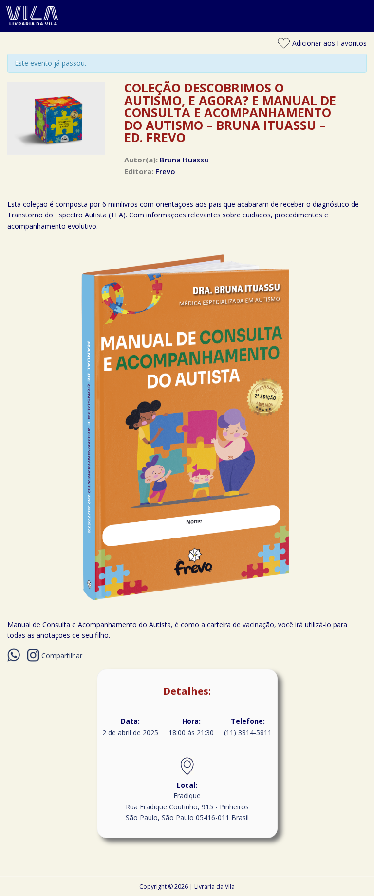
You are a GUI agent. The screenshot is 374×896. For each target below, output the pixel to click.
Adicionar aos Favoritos (328, 43)
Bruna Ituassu (184, 159)
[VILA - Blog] (187, 25)
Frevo (165, 171)
